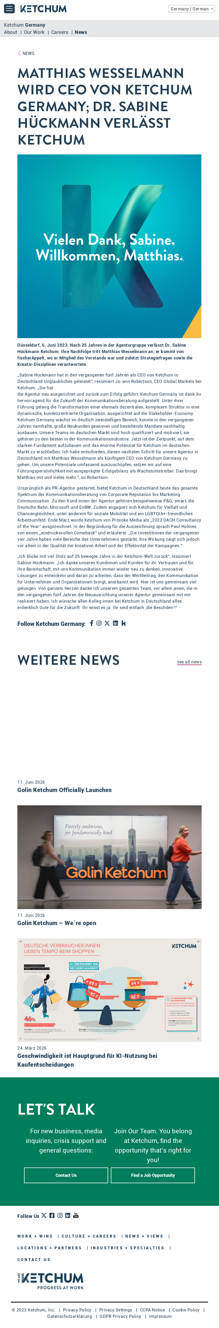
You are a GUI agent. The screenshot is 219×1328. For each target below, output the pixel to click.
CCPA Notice (153, 1310)
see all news (189, 662)
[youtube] (76, 1215)
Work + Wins (36, 1236)
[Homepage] (50, 1280)
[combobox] (191, 9)
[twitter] (107, 623)
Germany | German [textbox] (190, 8)
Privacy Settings (116, 1310)
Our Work (35, 32)
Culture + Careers (90, 1236)
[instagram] (99, 623)
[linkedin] (116, 623)
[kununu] (123, 623)
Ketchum (24, 25)
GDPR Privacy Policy (121, 1316)
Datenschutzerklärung (70, 1316)
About (11, 32)
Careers (60, 32)
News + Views (145, 1236)
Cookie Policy (187, 1310)
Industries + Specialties (129, 1248)
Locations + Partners (50, 1248)
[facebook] (91, 623)
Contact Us (66, 1175)
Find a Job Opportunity (153, 1175)
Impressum (160, 1316)
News (81, 32)
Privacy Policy (78, 1310)
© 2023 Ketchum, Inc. (34, 1310)
